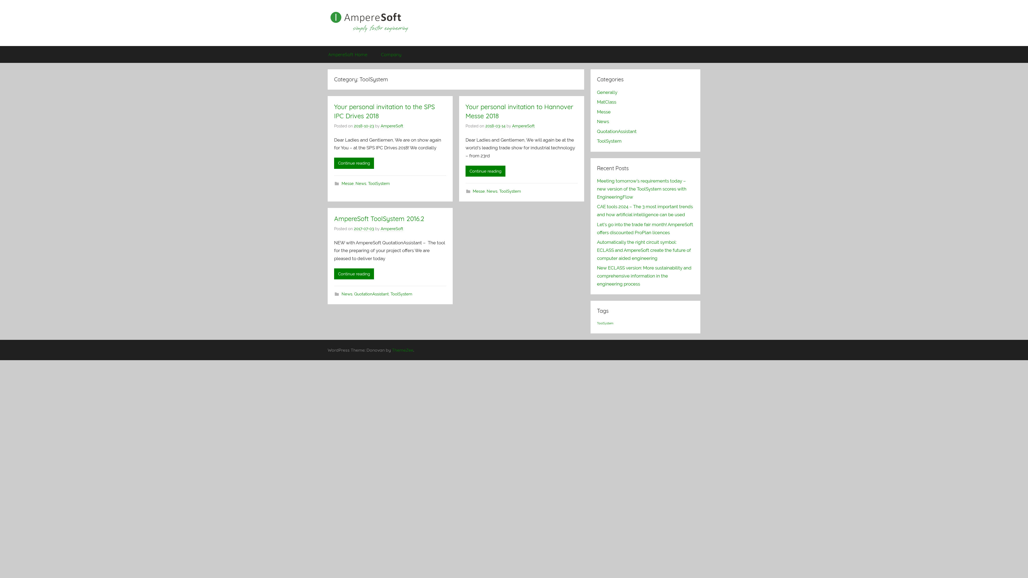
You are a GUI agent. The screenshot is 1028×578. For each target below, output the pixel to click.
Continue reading (354, 163)
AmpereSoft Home (347, 54)
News (361, 183)
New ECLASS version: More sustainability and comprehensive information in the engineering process (644, 276)
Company (391, 54)
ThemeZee (402, 350)
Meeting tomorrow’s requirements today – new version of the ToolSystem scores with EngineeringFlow (641, 189)
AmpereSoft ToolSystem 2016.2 (379, 219)
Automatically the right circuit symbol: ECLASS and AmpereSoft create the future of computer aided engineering (644, 250)
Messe (348, 183)
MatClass (606, 102)
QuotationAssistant (371, 294)
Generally (607, 92)
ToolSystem (379, 183)
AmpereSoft (392, 126)
